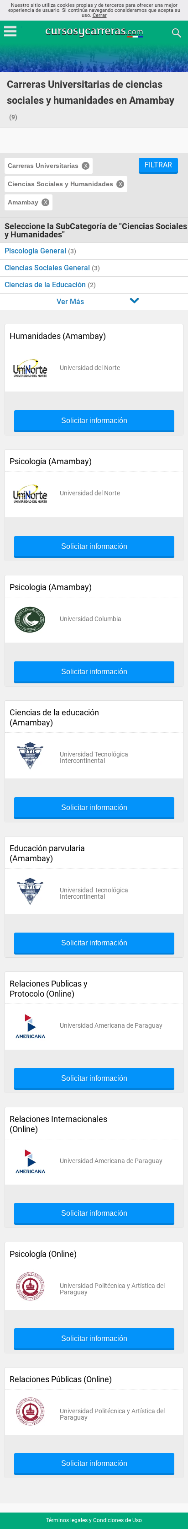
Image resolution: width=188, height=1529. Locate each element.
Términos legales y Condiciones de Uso (94, 1520)
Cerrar (100, 15)
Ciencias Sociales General (48, 267)
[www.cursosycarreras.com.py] (95, 32)
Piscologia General (36, 251)
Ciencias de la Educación (46, 284)
